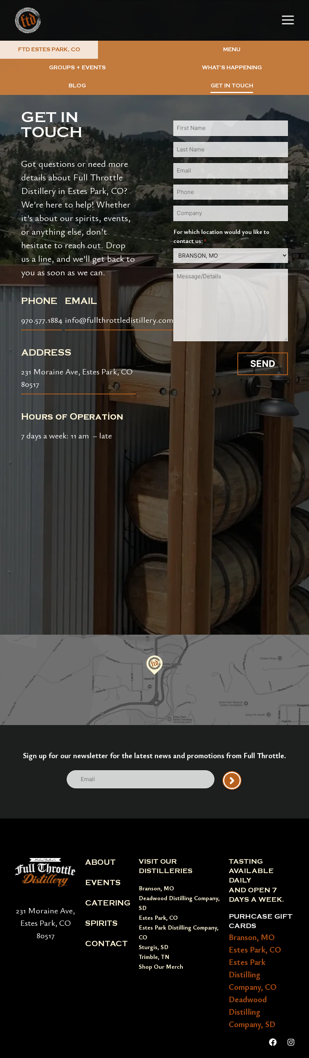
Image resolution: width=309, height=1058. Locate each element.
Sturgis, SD (153, 947)
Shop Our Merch (161, 966)
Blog (77, 86)
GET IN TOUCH (232, 86)
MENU (231, 50)
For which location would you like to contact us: (221, 236)
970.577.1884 (41, 319)
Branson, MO (156, 888)
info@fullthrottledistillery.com (119, 319)
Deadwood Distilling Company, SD (252, 1011)
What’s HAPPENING (232, 68)
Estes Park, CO (158, 917)
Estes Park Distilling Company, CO (253, 974)
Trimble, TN (154, 957)
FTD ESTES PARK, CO (49, 49)
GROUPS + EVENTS (77, 68)
